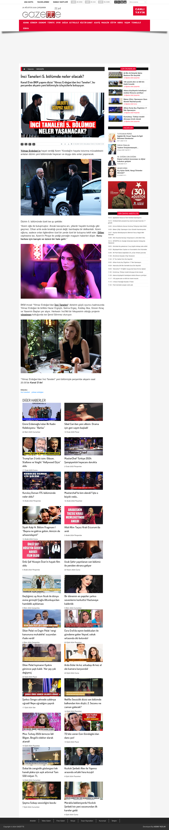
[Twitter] (26, 144)
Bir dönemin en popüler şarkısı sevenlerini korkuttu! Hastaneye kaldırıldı (81, 599)
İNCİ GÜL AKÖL (123, 168)
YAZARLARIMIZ (43, 2)
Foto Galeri (61, 821)
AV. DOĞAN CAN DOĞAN (126, 145)
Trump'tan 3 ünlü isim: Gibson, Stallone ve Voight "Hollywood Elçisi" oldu (41, 462)
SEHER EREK (122, 157)
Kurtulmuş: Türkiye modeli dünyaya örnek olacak (134, 117)
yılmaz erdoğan (37, 392)
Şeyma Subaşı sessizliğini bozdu (39, 802)
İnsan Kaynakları (87, 821)
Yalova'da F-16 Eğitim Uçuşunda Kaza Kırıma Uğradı (127, 269)
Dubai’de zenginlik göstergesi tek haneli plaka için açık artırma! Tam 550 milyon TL (40, 772)
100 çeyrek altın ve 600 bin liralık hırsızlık (134, 83)
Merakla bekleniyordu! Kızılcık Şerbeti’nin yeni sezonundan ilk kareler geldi (80, 806)
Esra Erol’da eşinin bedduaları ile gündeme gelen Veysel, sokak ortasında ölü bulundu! (81, 634)
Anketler (33, 821)
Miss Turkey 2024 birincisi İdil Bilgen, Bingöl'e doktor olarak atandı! (38, 737)
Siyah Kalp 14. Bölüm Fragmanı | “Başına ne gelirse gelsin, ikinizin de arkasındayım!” (41, 530)
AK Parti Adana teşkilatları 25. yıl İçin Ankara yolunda (127, 253)
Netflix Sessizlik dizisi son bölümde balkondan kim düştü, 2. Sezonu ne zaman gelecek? (82, 703)
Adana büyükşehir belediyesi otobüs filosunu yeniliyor (135, 91)
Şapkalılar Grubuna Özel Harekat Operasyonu (125, 218)
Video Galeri (46, 821)
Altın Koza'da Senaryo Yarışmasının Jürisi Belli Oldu (126, 238)
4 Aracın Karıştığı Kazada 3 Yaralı (121, 282)
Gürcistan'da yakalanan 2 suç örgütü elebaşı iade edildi (127, 246)
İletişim (114, 821)
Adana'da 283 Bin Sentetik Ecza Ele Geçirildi (124, 265)
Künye (73, 821)
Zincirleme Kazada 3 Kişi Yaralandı (121, 256)
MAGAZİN (40, 69)
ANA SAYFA (28, 2)
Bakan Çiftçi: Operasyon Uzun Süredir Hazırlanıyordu (135, 100)
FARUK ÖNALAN (123, 134)
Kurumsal (102, 821)
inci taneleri (25, 392)
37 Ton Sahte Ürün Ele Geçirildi (120, 259)
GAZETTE (20, 826)
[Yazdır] (62, 144)
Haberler (31, 69)
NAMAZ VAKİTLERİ (60, 2)
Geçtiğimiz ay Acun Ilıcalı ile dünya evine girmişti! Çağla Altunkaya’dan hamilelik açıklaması (40, 599)
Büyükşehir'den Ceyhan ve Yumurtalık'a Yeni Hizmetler (127, 249)
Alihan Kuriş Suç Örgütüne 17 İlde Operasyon (135, 109)
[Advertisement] (84, 47)
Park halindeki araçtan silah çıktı (120, 285)
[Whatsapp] (33, 144)
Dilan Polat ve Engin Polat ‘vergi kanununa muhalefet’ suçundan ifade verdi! (39, 634)
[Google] (30, 144)
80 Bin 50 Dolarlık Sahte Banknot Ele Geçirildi (133, 74)
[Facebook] (22, 144)
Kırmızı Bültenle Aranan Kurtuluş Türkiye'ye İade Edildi (127, 226)
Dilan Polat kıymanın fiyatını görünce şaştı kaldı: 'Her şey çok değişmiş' (39, 668)
